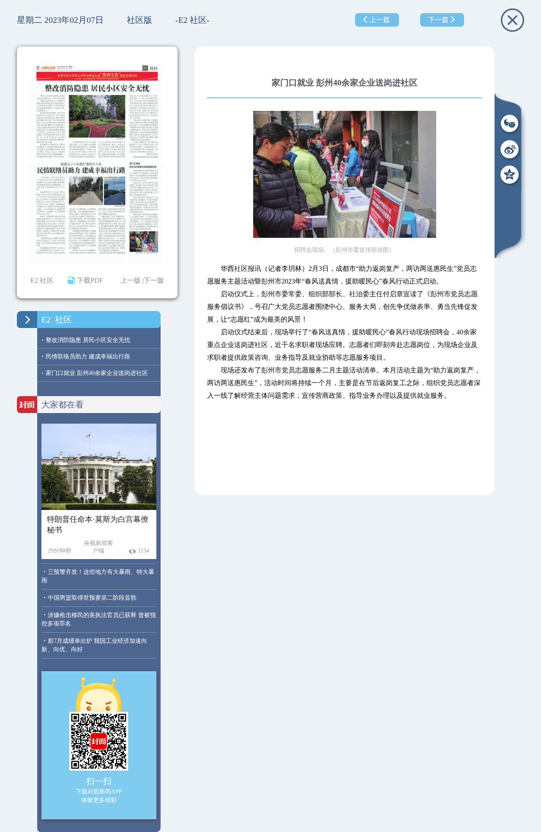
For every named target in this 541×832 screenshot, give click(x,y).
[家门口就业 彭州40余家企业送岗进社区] (144, 214)
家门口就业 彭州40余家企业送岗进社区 (94, 373)
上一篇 (379, 19)
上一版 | (132, 280)
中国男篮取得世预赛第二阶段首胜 (92, 598)
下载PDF (90, 280)
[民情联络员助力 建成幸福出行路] (77, 214)
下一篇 (438, 19)
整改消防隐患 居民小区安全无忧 (85, 340)
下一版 (154, 280)
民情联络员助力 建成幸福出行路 (85, 356)
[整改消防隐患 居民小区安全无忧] (94, 119)
